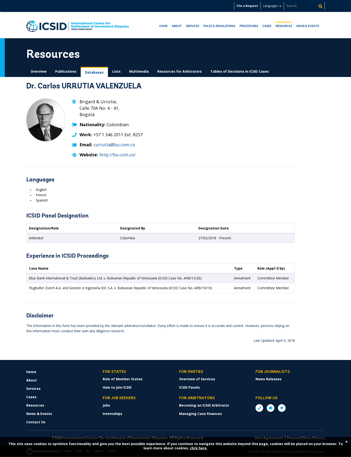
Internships (112, 413)
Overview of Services (197, 379)
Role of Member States (123, 379)
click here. (198, 448)
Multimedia (139, 71)
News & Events (307, 26)
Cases (266, 26)
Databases (94, 72)
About (177, 26)
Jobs (106, 405)
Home (163, 26)
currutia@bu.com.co (114, 144)
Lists (116, 71)
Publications (65, 71)
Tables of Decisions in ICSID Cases (239, 71)
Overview (39, 71)
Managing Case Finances (200, 413)
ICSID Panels (189, 387)
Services (192, 26)
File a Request (247, 6)
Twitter (282, 408)
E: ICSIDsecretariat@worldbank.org (270, 408)
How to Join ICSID (117, 387)
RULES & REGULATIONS (219, 26)
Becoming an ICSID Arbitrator (204, 405)
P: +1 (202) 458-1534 (259, 408)
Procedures (248, 26)
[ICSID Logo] (78, 25)
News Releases (268, 379)
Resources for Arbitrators (179, 71)
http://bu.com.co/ (117, 155)
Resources (284, 26)
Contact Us (35, 422)
